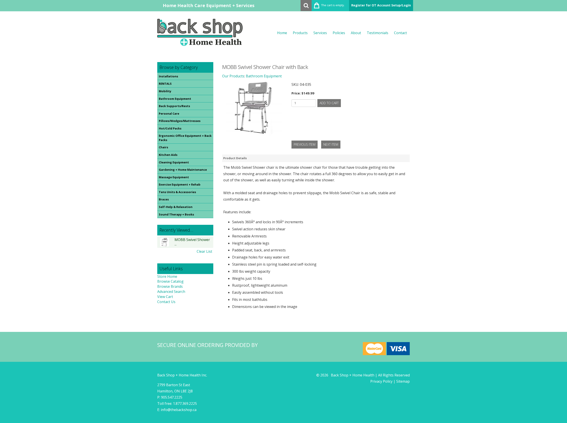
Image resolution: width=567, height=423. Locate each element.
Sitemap (403, 381)
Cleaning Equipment (174, 162)
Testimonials (377, 32)
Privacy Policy (381, 381)
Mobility (165, 91)
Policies (339, 32)
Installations (168, 76)
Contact (400, 32)
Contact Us (166, 301)
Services (320, 32)
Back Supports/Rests (174, 106)
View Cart (165, 296)
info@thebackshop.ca (178, 409)
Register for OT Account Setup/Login (381, 5)
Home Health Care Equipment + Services (208, 5)
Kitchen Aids (168, 155)
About (356, 32)
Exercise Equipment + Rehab (179, 184)
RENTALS (165, 84)
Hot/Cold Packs (170, 128)
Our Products (233, 76)
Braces (164, 199)
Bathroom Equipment (175, 99)
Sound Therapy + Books (176, 214)
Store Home (167, 276)
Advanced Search (171, 291)
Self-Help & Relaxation (175, 207)
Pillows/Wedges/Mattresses (179, 121)
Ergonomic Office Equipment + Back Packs (185, 138)
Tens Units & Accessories (177, 192)
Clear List (204, 251)
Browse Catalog (170, 281)
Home (282, 32)
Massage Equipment (174, 177)
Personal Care (169, 114)
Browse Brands (170, 286)
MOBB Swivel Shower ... (192, 242)
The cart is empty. (333, 5)
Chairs (163, 147)
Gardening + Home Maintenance (183, 170)
